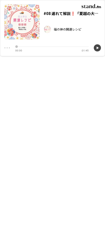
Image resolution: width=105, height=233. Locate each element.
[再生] (97, 47)
